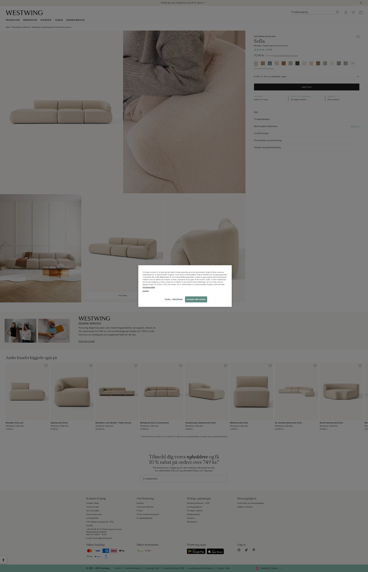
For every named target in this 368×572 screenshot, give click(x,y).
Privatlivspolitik (149, 287)
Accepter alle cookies (196, 299)
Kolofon (146, 291)
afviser (145, 284)
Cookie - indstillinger (174, 299)
